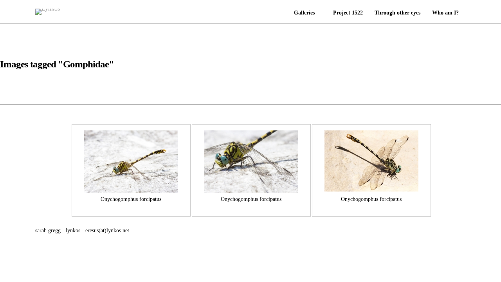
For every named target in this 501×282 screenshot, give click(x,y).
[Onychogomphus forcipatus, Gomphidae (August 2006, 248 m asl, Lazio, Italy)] (371, 161)
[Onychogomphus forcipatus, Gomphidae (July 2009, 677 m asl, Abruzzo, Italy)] (131, 161)
